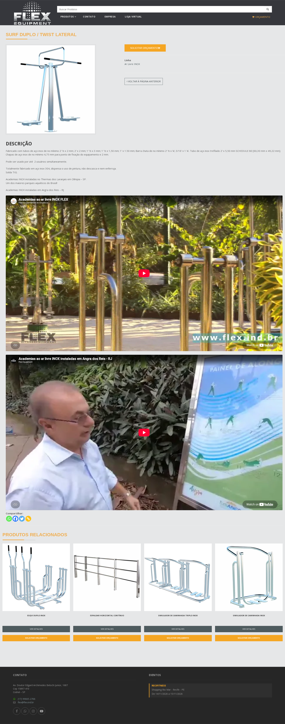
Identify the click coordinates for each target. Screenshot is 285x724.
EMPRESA (110, 16)
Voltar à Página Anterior (144, 81)
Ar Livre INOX (132, 64)
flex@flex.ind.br (26, 702)
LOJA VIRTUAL (133, 16)
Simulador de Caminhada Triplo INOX (178, 615)
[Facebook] (15, 519)
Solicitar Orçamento (36, 638)
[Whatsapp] (9, 519)
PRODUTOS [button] (67, 16)
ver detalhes (36, 629)
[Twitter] (22, 519)
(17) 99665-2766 (26, 698)
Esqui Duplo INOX (36, 615)
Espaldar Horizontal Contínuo (107, 615)
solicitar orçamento (144, 48)
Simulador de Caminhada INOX (249, 615)
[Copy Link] (28, 519)
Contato (89, 16)
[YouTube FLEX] (41, 711)
